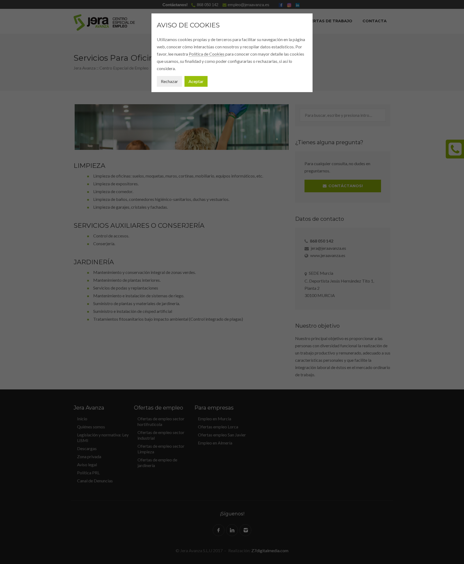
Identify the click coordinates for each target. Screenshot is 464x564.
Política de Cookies (206, 53)
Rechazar (169, 81)
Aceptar (196, 81)
